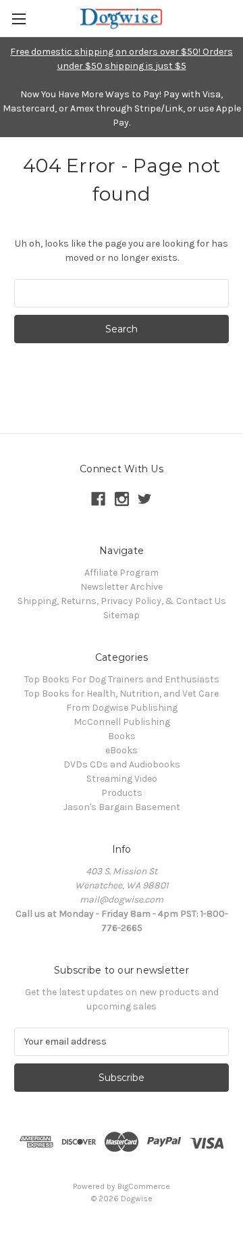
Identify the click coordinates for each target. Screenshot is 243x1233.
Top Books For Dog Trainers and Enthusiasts (121, 679)
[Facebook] (98, 499)
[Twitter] (145, 499)
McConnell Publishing (122, 722)
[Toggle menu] (18, 18)
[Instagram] (122, 499)
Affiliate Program (121, 572)
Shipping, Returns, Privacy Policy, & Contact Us (122, 601)
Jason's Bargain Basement (121, 807)
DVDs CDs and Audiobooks (121, 764)
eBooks (121, 750)
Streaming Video (121, 778)
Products (121, 793)
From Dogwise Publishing (122, 707)
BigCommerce (143, 1186)
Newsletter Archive (121, 587)
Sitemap (121, 615)
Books (122, 736)
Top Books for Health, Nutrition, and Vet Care (121, 693)
